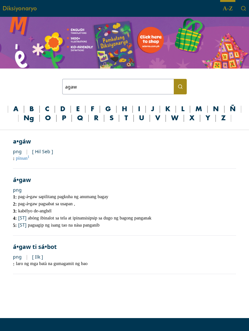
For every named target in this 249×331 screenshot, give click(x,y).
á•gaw (22, 180)
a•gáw (22, 141)
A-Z (228, 8)
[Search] (243, 8)
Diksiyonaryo (20, 8)
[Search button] (180, 86)
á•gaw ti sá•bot (35, 247)
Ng (29, 118)
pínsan (23, 158)
